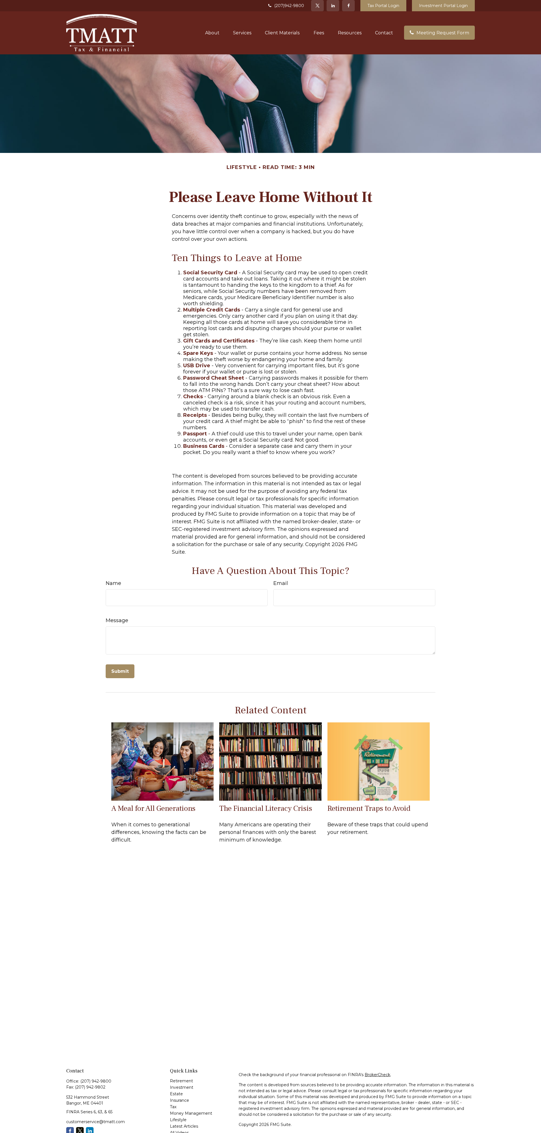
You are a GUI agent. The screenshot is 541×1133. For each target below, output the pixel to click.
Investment (181, 1087)
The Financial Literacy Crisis (265, 808)
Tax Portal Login (383, 5)
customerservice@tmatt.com (95, 1121)
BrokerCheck (377, 1074)
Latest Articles (184, 1126)
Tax (173, 1106)
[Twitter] (317, 5)
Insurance (179, 1100)
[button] (212, 32)
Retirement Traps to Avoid (369, 808)
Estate (176, 1093)
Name (113, 583)
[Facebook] (348, 5)
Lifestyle (178, 1119)
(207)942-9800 (289, 5)
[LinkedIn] (333, 5)
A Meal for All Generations (153, 808)
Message (117, 620)
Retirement (181, 1080)
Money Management (191, 1113)
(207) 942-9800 (95, 1081)
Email (280, 583)
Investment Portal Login (443, 5)
